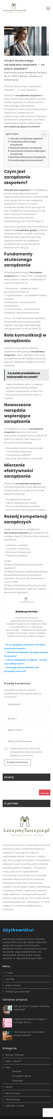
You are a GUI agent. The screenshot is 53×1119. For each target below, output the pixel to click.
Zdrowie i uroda (15, 1105)
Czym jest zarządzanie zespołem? (26, 138)
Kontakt (10, 979)
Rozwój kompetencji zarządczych (26, 160)
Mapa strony (13, 985)
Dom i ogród (13, 1061)
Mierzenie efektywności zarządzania (28, 157)
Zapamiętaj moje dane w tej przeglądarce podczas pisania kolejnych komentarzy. (26, 752)
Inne (8, 1067)
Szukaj (45, 793)
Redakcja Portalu (35, 72)
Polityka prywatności (18, 991)
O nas (9, 972)
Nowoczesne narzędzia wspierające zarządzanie (28, 152)
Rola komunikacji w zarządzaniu (26, 148)
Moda (9, 1086)
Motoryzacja (13, 1093)
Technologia (13, 1099)
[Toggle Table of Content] (42, 134)
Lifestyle (16, 1071)
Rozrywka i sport (21, 1076)
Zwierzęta (17, 1080)
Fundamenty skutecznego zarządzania (23, 143)
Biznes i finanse (29, 76)
